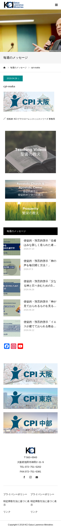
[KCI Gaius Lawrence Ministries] (13, 4)
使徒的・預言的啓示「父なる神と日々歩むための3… (40, 283)
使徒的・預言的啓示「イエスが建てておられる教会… (40, 324)
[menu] (56, 4)
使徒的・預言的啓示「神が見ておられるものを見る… (40, 303)
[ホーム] (4, 67)
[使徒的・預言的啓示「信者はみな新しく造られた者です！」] (11, 246)
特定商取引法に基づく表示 (16, 503)
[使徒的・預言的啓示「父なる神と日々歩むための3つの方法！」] (11, 287)
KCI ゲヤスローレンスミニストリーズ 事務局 (34, 119)
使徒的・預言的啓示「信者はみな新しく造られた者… (40, 242)
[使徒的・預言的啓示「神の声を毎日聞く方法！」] (11, 267)
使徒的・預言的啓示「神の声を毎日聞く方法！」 (40, 263)
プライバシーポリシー (15, 494)
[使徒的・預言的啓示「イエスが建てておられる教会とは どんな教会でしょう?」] (11, 328)
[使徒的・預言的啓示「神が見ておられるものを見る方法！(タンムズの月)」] (11, 307)
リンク (7, 511)
